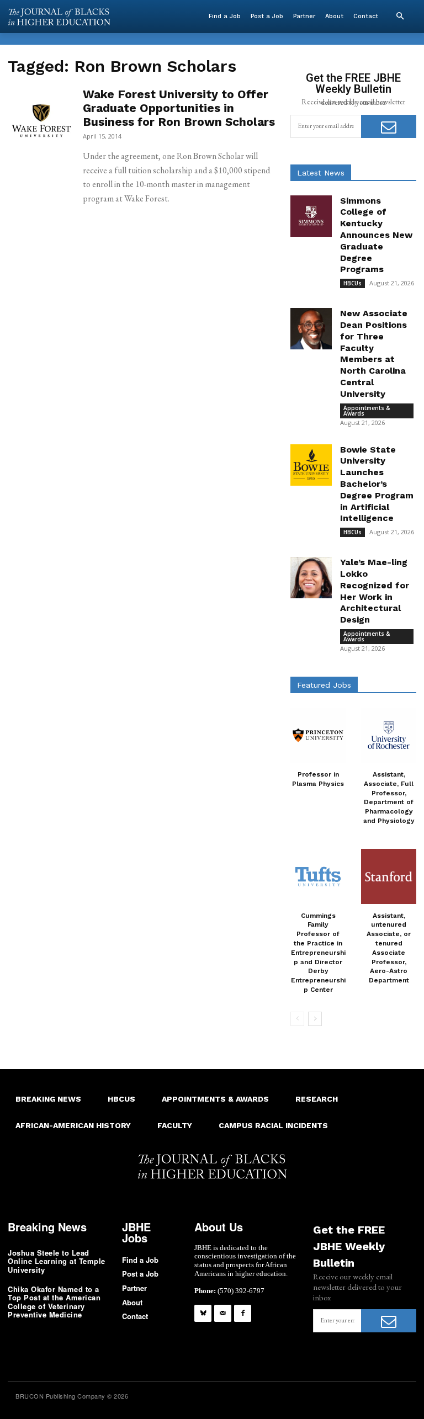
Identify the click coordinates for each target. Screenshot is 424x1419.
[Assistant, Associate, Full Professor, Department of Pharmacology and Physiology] (388, 735)
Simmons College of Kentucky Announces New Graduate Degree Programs (376, 235)
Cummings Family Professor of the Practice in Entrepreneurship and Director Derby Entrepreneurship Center (318, 952)
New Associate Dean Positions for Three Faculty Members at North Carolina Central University (373, 353)
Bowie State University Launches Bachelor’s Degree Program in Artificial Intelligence (377, 484)
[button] (399, 16)
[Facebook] (242, 1313)
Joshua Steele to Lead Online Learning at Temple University (56, 1261)
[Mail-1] (222, 1313)
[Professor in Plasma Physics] (318, 735)
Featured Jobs (324, 685)
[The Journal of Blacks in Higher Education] (59, 17)
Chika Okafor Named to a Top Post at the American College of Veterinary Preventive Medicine (54, 1302)
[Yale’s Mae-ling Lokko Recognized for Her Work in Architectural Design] (311, 577)
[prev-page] (297, 1019)
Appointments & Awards (366, 410)
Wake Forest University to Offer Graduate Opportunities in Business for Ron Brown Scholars (179, 108)
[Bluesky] (202, 1313)
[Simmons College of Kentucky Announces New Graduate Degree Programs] (311, 216)
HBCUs (352, 283)
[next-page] (315, 1019)
